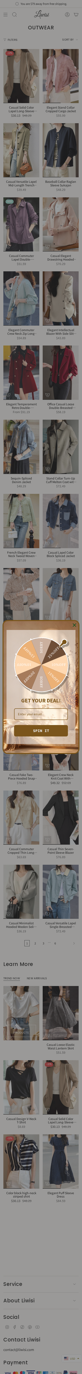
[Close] (74, 625)
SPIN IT (41, 730)
